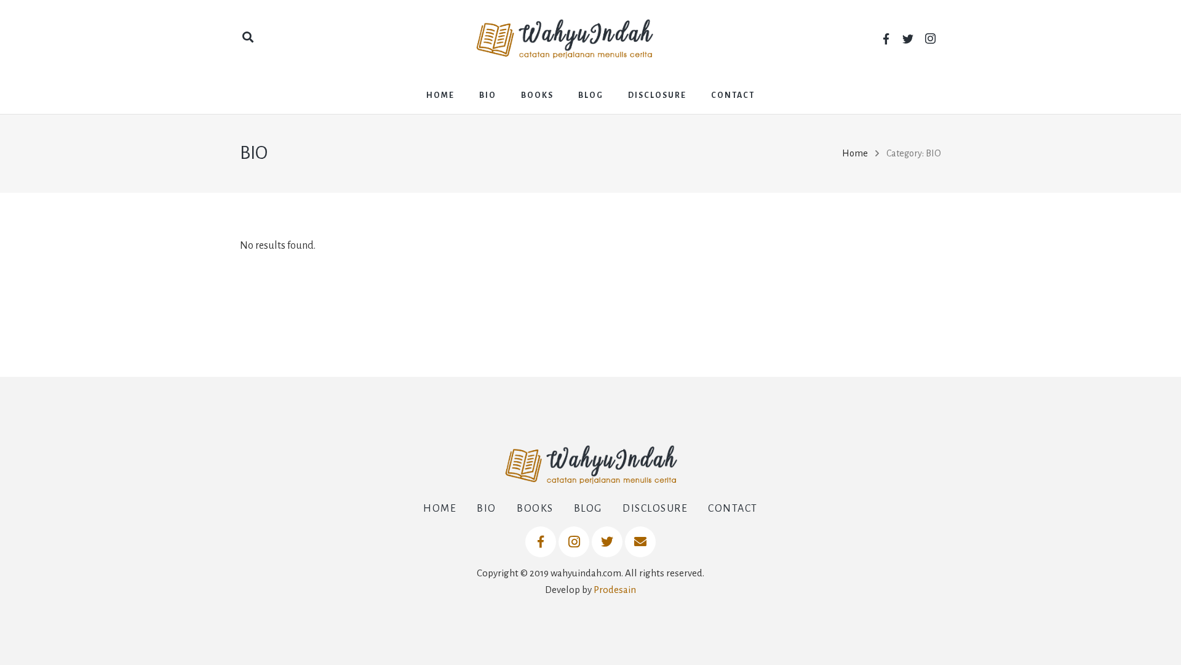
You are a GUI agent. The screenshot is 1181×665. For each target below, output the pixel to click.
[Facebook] (886, 39)
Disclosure (655, 508)
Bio (486, 508)
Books (535, 508)
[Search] (247, 38)
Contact (733, 508)
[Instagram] (930, 39)
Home (855, 153)
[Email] (640, 541)
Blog (588, 508)
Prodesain (615, 589)
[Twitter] (908, 39)
